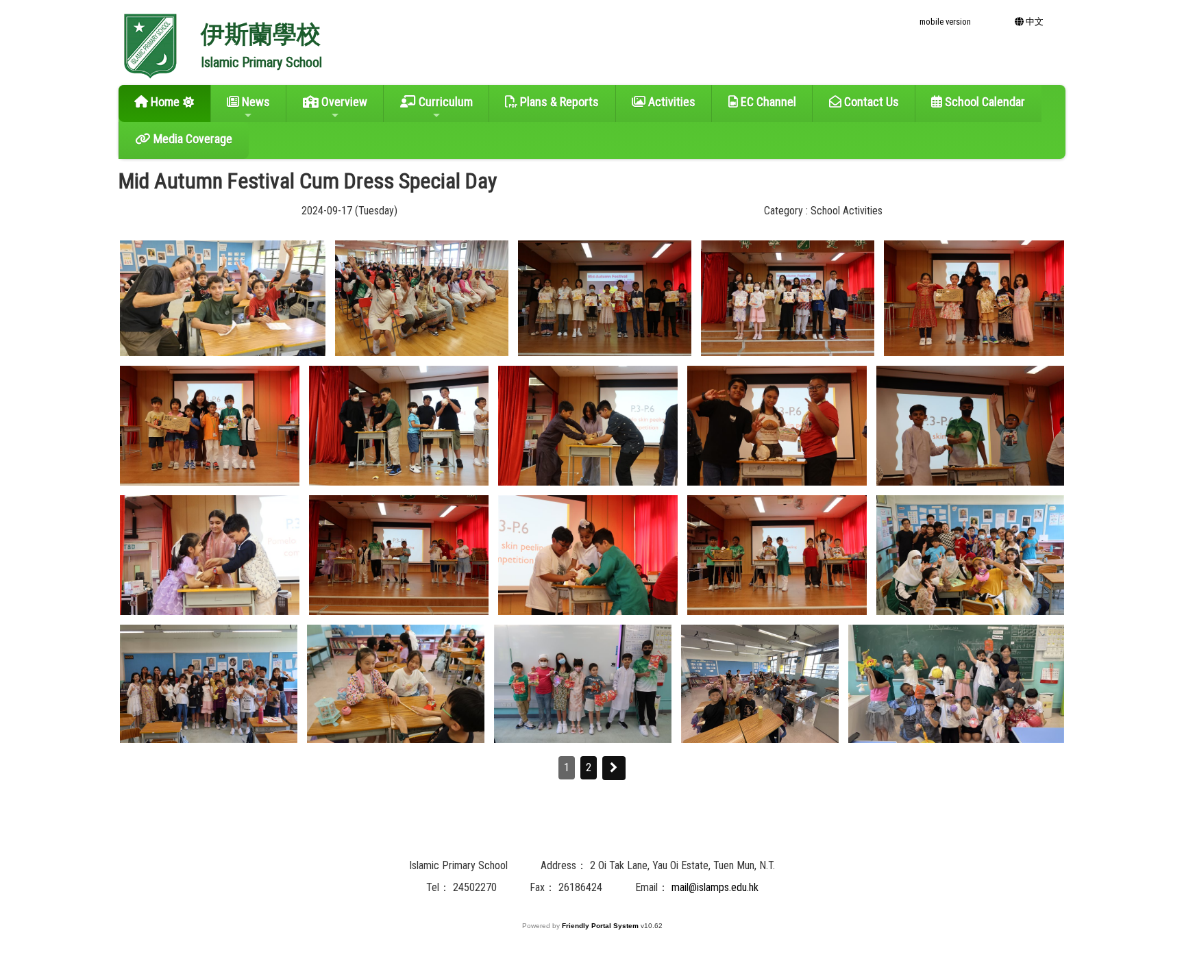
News (254, 102)
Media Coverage (191, 139)
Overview (343, 102)
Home (164, 102)
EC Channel (767, 102)
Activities (670, 102)
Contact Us (870, 102)
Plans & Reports (558, 102)
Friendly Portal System (601, 925)
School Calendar (983, 102)
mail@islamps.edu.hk (714, 887)
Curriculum (444, 102)
